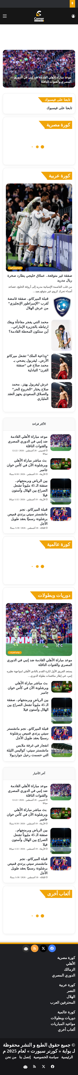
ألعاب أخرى (58, 893)
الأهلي (70, 964)
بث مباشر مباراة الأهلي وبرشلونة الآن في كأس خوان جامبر (27, 465)
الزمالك (69, 969)
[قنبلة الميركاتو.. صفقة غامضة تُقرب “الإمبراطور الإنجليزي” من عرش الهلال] (61, 306)
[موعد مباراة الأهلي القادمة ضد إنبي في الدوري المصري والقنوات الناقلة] (39, 69)
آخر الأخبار (39, 773)
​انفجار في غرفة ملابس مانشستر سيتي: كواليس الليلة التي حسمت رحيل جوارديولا (27, 750)
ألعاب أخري (66, 1030)
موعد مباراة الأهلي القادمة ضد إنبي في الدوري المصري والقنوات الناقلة (28, 441)
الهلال (71, 997)
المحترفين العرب (62, 1002)
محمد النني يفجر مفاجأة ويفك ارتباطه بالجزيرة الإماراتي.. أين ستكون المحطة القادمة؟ (27, 326)
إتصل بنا (25, 1057)
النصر (71, 991)
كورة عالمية (58, 544)
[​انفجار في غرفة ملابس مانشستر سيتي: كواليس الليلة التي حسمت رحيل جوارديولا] (61, 750)
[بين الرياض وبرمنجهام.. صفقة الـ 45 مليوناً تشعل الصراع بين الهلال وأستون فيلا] (60, 492)
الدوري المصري (63, 975)
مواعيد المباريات (63, 1024)
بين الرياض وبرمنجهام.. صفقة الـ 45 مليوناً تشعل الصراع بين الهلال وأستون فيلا (27, 704)
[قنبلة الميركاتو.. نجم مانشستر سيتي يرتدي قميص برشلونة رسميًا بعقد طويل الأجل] (60, 514)
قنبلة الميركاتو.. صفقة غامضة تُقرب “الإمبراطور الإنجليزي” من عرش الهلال (28, 303)
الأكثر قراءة (39, 423)
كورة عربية (59, 175)
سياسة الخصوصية (46, 1057)
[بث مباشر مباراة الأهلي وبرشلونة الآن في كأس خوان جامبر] (60, 464)
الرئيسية (67, 1057)
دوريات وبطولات (54, 595)
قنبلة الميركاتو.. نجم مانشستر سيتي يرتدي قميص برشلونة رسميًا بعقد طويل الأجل (27, 733)
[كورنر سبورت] (39, 16)
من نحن (10, 1057)
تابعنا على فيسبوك (59, 108)
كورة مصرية (58, 124)
